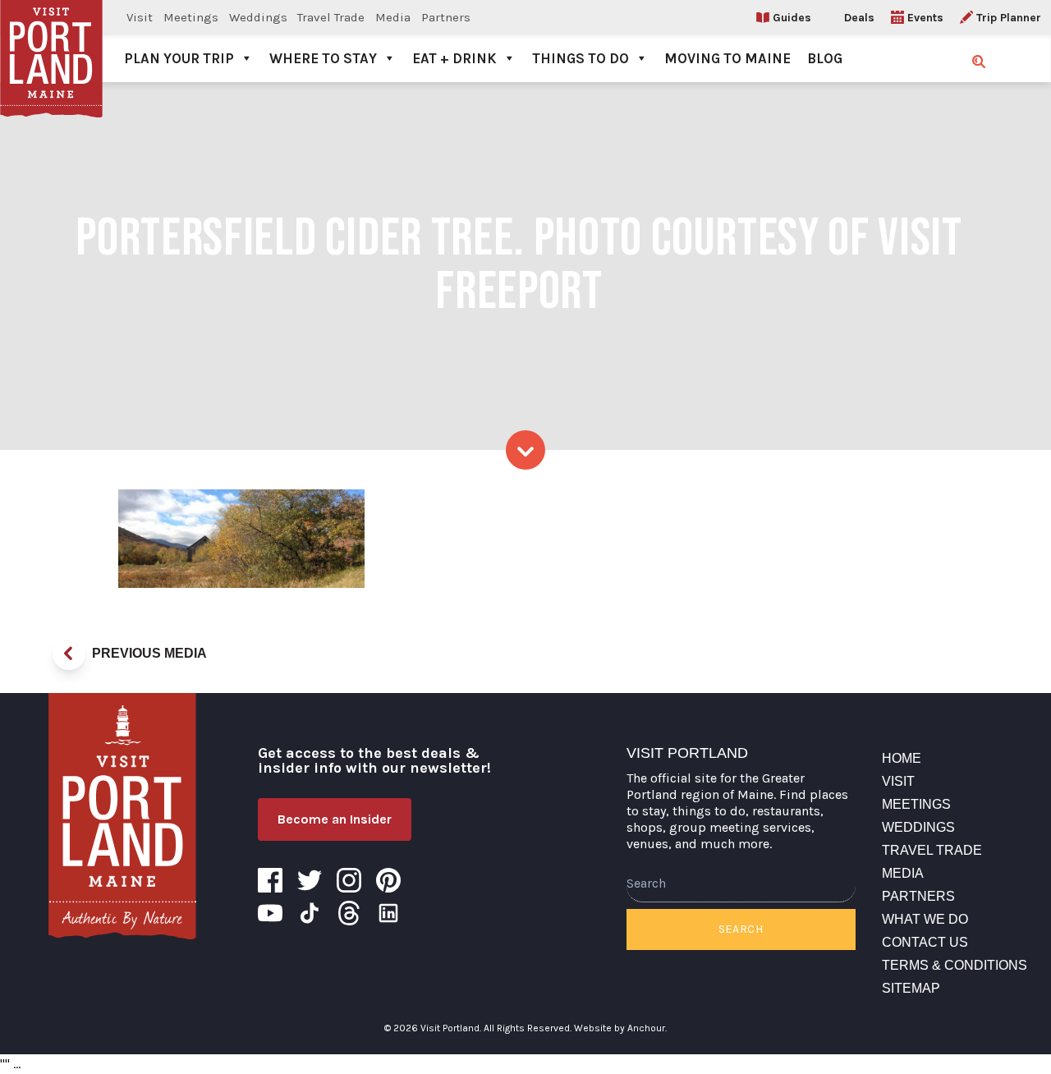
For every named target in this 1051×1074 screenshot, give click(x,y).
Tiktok (309, 913)
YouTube (270, 913)
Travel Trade (331, 17)
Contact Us (925, 942)
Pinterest (388, 880)
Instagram (349, 880)
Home (901, 758)
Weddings (258, 17)
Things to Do (580, 58)
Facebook (270, 880)
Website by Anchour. (620, 1028)
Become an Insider (335, 819)
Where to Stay (323, 58)
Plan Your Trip (179, 58)
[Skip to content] (525, 450)
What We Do (925, 919)
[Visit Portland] (51, 41)
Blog (824, 58)
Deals (859, 18)
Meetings (190, 17)
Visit (139, 17)
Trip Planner (1008, 18)
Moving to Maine (727, 58)
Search (741, 929)
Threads (349, 913)
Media (393, 17)
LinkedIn (388, 913)
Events (925, 18)
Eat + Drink (454, 58)
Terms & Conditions (954, 965)
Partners (445, 17)
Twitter (309, 880)
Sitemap (911, 988)
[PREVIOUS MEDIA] (69, 653)
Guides (792, 18)
